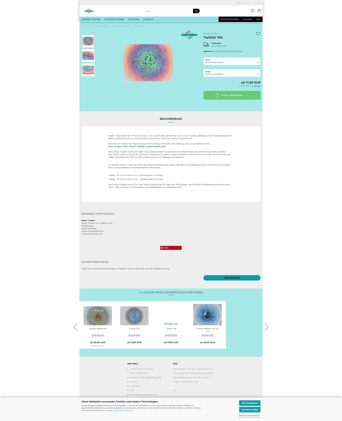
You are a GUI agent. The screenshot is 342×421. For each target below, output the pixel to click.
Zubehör (148, 19)
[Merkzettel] (252, 11)
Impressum (135, 386)
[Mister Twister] (89, 11)
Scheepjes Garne (114, 19)
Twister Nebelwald (97, 328)
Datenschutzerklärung (123, 410)
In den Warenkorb (232, 95)
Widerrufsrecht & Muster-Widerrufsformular (142, 371)
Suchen (247, 19)
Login (258, 3)
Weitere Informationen (249, 415)
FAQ (258, 19)
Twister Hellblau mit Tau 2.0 (207, 329)
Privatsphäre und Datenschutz (144, 394)
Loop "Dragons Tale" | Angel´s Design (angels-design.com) (137, 146)
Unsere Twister (91, 19)
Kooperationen (230, 19)
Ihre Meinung (232, 278)
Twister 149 (171, 328)
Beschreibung (171, 118)
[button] (259, 11)
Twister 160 (134, 328)
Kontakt (133, 381)
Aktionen (133, 19)
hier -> (176, 390)
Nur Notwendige (250, 409)
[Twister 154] (148, 62)
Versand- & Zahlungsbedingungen (146, 377)
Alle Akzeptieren (250, 403)
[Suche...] (196, 11)
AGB (132, 390)
